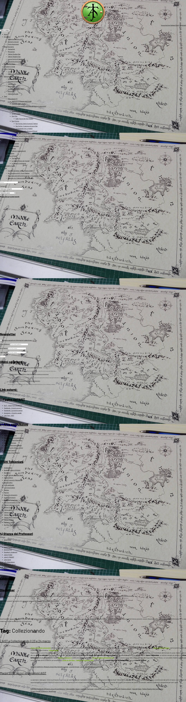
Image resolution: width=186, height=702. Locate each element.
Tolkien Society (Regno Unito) (13, 448)
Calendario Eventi (9, 166)
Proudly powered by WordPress (46, 691)
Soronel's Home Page (11, 500)
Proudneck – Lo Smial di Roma (13, 438)
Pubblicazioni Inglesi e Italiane (17, 74)
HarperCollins (8, 482)
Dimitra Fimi (8, 550)
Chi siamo (7, 37)
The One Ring (16, 158)
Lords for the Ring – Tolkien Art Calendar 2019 (77, 660)
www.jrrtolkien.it (5, 596)
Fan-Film (14, 116)
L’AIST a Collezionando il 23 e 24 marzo (25, 641)
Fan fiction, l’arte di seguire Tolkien (27, 123)
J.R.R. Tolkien (8, 69)
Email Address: (5, 344)
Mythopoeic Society (10, 435)
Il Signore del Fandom (18, 141)
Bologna (62, 689)
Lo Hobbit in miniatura (19, 163)
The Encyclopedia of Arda (12, 502)
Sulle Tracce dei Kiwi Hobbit (24, 119)
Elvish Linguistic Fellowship (13, 480)
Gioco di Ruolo (12, 156)
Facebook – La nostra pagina (13, 410)
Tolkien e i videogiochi (19, 151)
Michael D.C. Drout (10, 564)
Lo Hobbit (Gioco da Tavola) (20, 161)
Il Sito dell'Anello (9, 485)
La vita (10, 71)
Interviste (11, 91)
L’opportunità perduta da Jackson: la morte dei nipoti (29, 106)
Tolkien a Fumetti (13, 143)
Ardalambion (8, 468)
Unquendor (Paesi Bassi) (12, 453)
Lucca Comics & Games (15, 59)
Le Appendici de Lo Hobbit (24, 128)
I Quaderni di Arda (9, 66)
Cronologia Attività (14, 61)
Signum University (10, 497)
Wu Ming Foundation (10, 525)
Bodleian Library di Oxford (12, 470)
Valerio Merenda (13, 381)
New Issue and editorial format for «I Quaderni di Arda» (25, 176)
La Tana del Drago (9, 64)
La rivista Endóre (9, 488)
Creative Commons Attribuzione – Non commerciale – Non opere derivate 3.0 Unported (67, 619)
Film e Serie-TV (12, 99)
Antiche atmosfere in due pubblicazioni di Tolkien (29, 367)
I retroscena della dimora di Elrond (26, 131)
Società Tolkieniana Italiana (13, 445)
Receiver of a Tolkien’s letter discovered (20, 178)
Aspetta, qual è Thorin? (19, 104)
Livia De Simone (74, 667)
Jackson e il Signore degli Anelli (22, 101)
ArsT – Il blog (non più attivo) (13, 405)
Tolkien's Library (9, 522)
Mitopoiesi (11, 52)
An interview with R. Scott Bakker (19, 173)
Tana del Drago (136, 689)
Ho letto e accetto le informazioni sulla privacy (17, 340)
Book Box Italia (13, 374)
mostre (87, 667)
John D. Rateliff (9, 557)
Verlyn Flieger (8, 567)
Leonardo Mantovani (87, 689)
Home (6, 34)
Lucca (82, 667)
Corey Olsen (7, 542)
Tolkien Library (8, 515)
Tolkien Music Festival (11, 517)
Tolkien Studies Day (14, 54)
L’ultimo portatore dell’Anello (25, 133)
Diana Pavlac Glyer (10, 547)
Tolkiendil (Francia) (10, 450)
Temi (5, 96)
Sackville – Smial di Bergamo (13, 440)
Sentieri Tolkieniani (10, 443)
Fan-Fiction (15, 121)
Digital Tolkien (8, 478)
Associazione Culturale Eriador (14, 430)
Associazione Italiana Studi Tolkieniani (173, 25)
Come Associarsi (13, 44)
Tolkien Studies (9, 520)
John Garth (7, 560)
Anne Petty (7, 540)
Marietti (6, 492)
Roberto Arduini (49, 667)
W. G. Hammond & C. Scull (12, 569)
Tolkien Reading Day (14, 56)
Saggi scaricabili (13, 79)
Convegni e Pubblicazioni (16, 81)
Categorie (3, 186)
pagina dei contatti (164, 619)
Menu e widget (5, 30)
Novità (57, 667)
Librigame (11, 153)
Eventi (57, 689)
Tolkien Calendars (13, 146)
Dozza (77, 689)
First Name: (4, 348)
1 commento (159, 689)
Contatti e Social (13, 42)
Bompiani (7, 473)
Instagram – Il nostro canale (13, 413)
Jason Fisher (8, 555)
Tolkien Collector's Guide (12, 505)
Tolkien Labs (12, 84)
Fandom (10, 109)
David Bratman (8, 545)
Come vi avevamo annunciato (41, 648)
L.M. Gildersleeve (9, 562)
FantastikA (11, 49)
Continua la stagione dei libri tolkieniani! (29, 381)
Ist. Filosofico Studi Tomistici (13, 433)
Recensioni (11, 86)
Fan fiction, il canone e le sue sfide (26, 126)
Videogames (12, 148)
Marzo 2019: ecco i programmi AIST (23, 673)
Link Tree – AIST (9, 415)
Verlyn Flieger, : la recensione (34, 374)
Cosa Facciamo (9, 47)
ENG (5, 168)
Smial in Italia (16, 114)
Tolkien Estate (8, 507)
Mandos (6, 490)
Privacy (33, 691)
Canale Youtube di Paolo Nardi (13, 475)
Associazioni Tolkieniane (20, 111)
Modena (112, 689)
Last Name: (4, 352)
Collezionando (53, 650)
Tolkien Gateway (9, 510)
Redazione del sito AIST (15, 39)
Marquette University (10, 495)
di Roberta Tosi (103, 658)
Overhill (118, 689)
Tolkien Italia (8, 512)
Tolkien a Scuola (13, 94)
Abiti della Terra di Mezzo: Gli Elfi (22, 138)
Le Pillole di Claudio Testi (16, 89)
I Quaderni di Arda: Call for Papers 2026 (20, 171)
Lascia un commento (96, 667)
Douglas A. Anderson (10, 552)
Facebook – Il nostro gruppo (13, 408)
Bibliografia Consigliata (11, 76)
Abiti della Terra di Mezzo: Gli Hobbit (23, 136)
